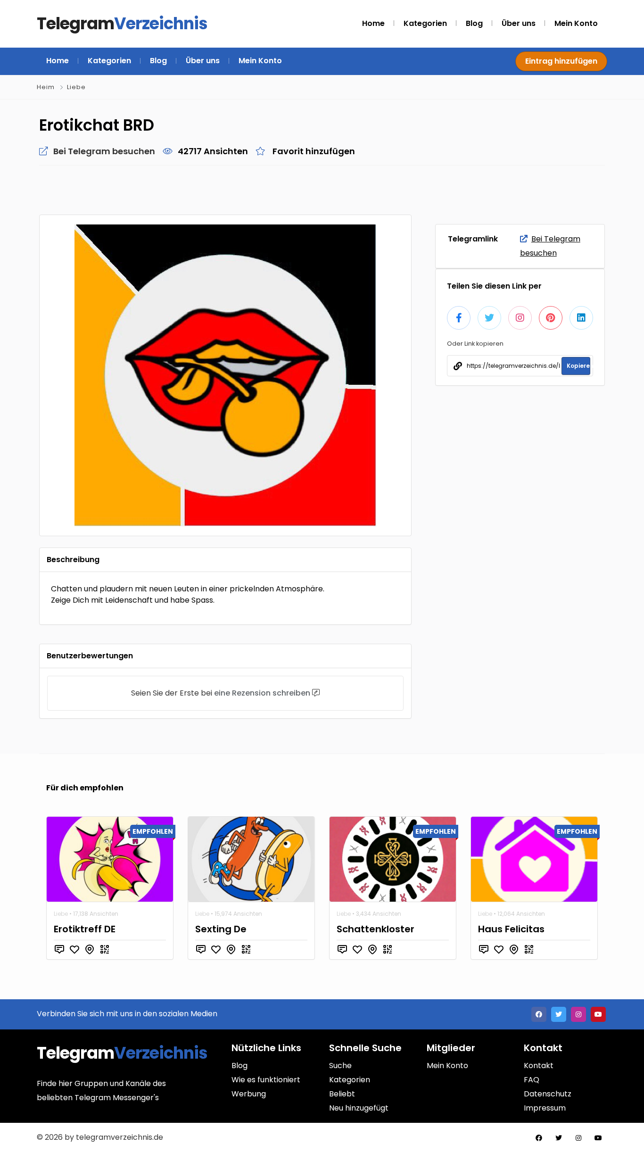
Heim (46, 87)
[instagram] (578, 1014)
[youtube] (598, 1014)
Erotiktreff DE (85, 929)
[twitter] (558, 1014)
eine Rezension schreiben (262, 693)
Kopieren (578, 366)
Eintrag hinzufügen (561, 61)
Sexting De (221, 929)
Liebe (76, 87)
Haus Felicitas (511, 929)
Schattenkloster (375, 929)
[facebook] (538, 1014)
